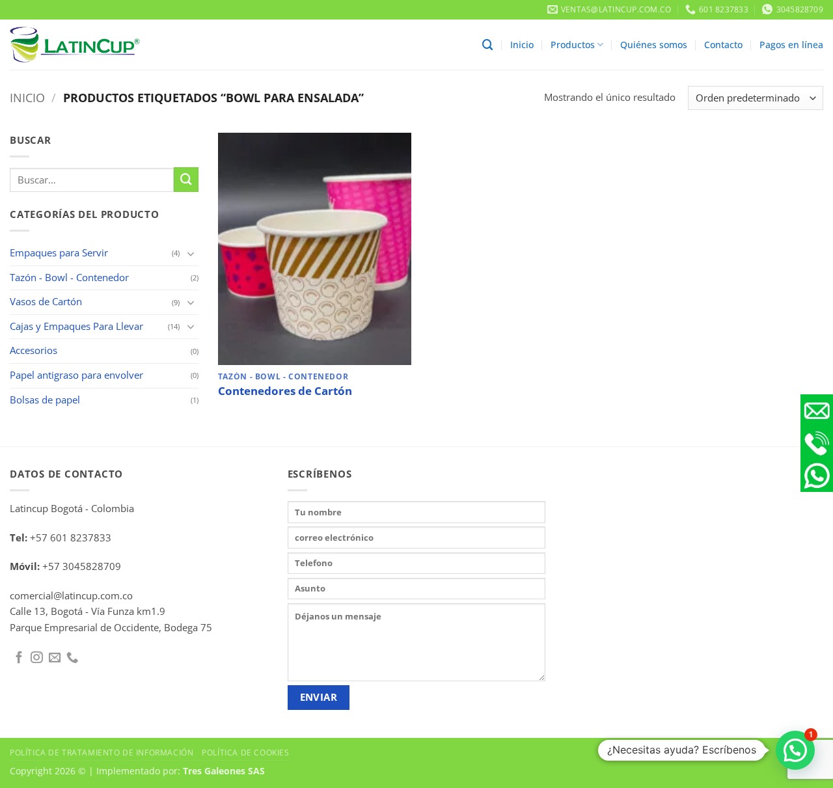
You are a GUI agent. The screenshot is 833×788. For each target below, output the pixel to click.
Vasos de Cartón (46, 301)
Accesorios (33, 350)
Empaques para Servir (59, 253)
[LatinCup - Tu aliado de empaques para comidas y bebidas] (75, 44)
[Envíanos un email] (55, 658)
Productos (573, 44)
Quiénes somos (653, 44)
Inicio (522, 44)
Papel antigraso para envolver (76, 375)
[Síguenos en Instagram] (36, 658)
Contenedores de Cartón (285, 391)
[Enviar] (186, 179)
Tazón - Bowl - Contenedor (69, 277)
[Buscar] (487, 45)
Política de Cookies (245, 752)
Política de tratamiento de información (101, 752)
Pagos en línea (791, 44)
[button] (795, 750)
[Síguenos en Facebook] (19, 658)
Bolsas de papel (45, 400)
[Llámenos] (72, 658)
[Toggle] (190, 253)
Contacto (723, 44)
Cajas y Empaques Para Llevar (76, 326)
